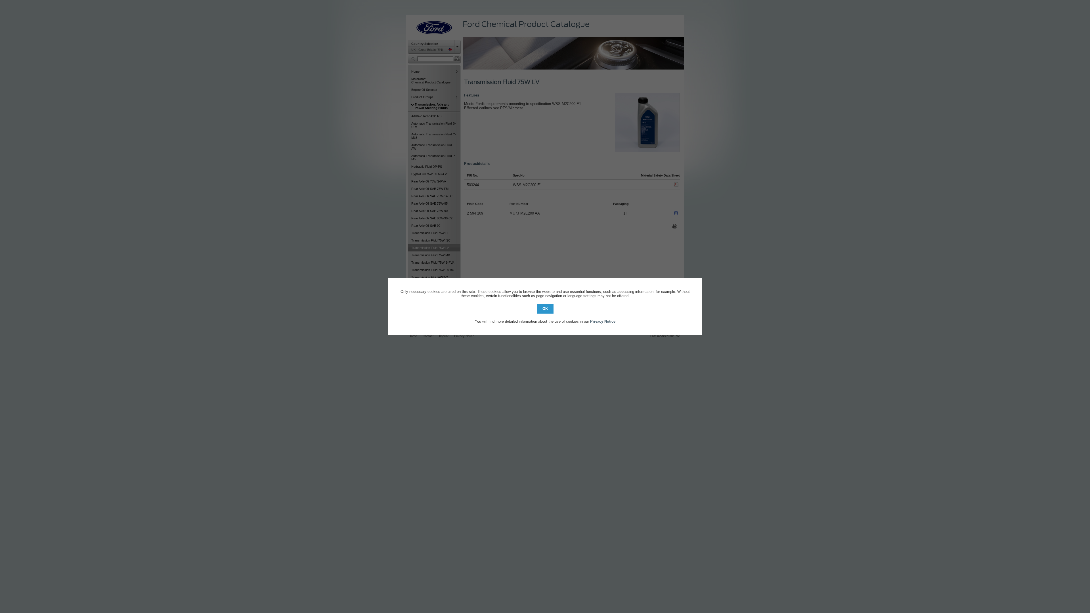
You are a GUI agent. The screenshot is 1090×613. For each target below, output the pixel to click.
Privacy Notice (602, 321)
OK (545, 308)
